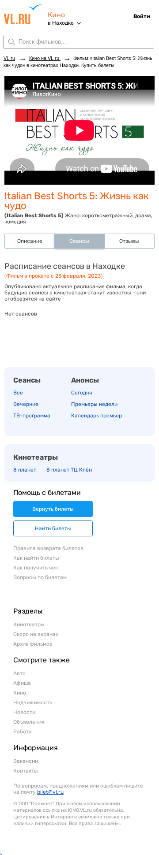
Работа (22, 732)
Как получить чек (35, 568)
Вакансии (25, 761)
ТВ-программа (31, 416)
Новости (24, 712)
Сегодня (81, 393)
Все (18, 393)
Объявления (29, 722)
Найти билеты (53, 528)
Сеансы (27, 380)
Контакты (25, 771)
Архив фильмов (33, 644)
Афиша (22, 683)
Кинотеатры (35, 457)
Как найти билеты (36, 558)
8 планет (24, 470)
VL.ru (26, 14)
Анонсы (85, 380)
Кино (56, 14)
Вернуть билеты (53, 509)
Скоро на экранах (35, 634)
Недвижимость (32, 702)
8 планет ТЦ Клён (69, 470)
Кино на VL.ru (45, 58)
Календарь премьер (96, 416)
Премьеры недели (94, 404)
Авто (19, 673)
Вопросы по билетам (40, 577)
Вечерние (25, 404)
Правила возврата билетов (48, 548)
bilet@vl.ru (50, 792)
